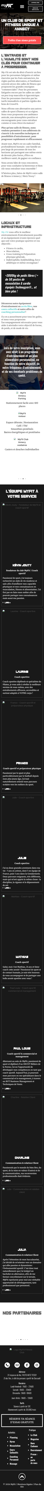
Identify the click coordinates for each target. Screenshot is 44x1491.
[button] (22, 6)
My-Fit (4, 232)
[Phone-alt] (7, 1365)
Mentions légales (25, 1484)
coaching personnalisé (13, 312)
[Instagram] (36, 1365)
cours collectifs (9, 309)
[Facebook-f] (27, 1365)
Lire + (7, 602)
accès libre (26, 306)
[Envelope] (17, 1365)
